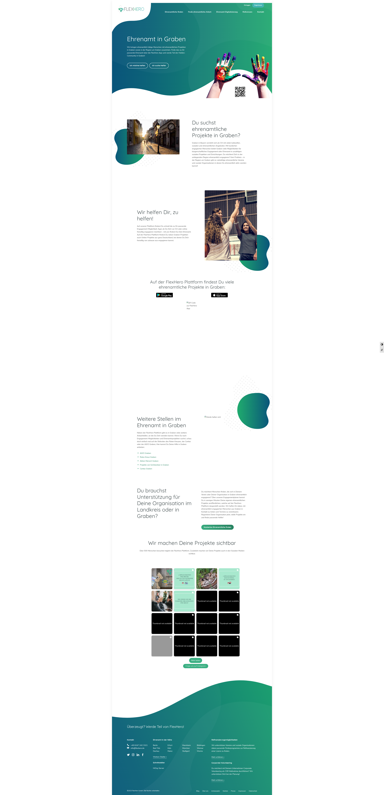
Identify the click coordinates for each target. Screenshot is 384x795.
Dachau (156, 751)
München (186, 748)
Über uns (205, 791)
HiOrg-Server (158, 768)
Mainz (170, 751)
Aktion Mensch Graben (149, 461)
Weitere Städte (159, 757)
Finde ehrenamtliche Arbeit (199, 12)
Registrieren (258, 5)
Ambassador (215, 791)
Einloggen (247, 5)
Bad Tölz (156, 748)
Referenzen (247, 12)
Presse (233, 791)
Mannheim (186, 745)
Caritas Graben (146, 468)
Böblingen (201, 745)
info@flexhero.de (137, 748)
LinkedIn (138, 754)
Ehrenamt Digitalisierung (227, 12)
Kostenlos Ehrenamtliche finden (217, 527)
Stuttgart (186, 751)
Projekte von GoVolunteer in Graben (154, 465)
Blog (197, 791)
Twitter (128, 754)
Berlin (155, 745)
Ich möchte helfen (137, 65)
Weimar (200, 748)
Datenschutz (253, 791)
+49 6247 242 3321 (139, 745)
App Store (219, 295)
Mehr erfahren (217, 757)
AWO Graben (145, 453)
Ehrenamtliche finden (174, 12)
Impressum (242, 791)
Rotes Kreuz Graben (148, 457)
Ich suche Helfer (159, 65)
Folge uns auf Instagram (196, 666)
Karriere (225, 791)
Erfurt (170, 745)
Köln (169, 748)
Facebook (142, 754)
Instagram (133, 754)
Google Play (164, 295)
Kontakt (260, 12)
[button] (162, 578)
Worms (200, 751)
